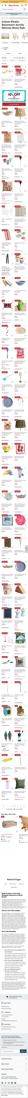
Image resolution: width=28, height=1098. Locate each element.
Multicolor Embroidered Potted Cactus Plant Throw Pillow (20, 720)
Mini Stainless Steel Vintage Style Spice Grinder (19, 622)
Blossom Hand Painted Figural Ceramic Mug (7, 79)
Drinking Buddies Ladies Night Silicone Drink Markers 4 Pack (20, 362)
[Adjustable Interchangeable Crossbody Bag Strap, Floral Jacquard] (3, 273)
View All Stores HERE (6, 1029)
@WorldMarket (4, 1078)
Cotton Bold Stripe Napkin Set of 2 (6, 291)
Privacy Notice (11, 1092)
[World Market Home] (14, 5)
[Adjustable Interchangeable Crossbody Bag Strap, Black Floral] (8, 273)
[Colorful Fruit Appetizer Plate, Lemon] (16, 249)
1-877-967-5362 (5, 1016)
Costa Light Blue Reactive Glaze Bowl (20, 291)
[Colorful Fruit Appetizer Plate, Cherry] (15, 249)
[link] (25, 5)
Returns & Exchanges (6, 1008)
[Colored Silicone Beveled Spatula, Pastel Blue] (2, 367)
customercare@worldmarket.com (9, 1020)
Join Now (14, 2)
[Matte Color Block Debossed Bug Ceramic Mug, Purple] (2, 176)
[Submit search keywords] (24, 9)
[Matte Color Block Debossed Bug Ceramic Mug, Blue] (5, 176)
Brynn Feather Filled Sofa (7, 834)
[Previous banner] (1, 1)
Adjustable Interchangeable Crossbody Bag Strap (7, 268)
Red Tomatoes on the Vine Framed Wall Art (19, 457)
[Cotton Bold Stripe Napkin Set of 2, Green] (3, 296)
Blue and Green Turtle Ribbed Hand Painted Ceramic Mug (7, 505)
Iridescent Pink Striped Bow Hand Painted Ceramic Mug (20, 80)
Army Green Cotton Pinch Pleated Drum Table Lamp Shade (20, 434)
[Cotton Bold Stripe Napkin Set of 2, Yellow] (2, 296)
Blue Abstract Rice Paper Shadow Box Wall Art (7, 621)
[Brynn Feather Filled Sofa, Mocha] (4, 839)
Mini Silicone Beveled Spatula (19, 695)
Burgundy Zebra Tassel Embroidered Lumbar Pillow (7, 314)
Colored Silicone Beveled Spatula (7, 361)
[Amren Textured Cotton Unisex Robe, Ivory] (2, 748)
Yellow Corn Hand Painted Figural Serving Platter (7, 769)
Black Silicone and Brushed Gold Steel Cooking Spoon (19, 170)
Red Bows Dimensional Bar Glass (7, 646)
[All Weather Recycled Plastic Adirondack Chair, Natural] (19, 840)
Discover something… (8, 9)
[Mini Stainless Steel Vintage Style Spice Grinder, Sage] (16, 628)
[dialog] (14, 1091)
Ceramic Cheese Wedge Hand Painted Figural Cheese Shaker (20, 598)
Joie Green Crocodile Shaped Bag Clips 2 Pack (20, 313)
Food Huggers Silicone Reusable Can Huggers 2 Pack (20, 647)
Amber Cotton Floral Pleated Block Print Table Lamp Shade (20, 122)
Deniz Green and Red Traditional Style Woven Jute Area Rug (7, 552)
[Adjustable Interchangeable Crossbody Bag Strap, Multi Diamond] (6, 273)
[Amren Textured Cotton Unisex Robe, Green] (3, 748)
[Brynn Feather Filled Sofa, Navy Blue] (1, 839)
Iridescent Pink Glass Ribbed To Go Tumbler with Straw (7, 792)
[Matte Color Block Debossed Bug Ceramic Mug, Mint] (3, 176)
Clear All (4, 63)
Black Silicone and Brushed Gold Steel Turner (19, 195)
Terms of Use (19, 1092)
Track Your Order (5, 1006)
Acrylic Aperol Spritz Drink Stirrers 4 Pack (19, 410)
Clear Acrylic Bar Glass (7, 219)
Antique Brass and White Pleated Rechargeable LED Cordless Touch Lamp (20, 386)
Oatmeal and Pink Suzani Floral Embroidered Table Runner (7, 434)
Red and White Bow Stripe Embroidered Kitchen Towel (6, 244)
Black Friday (14, 887)
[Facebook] (2, 1083)
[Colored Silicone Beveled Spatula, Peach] (5, 367)
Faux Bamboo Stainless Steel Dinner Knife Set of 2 (20, 768)
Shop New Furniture (14, 14)
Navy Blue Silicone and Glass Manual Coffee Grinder (20, 745)
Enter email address (8, 1051)
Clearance (21, 884)
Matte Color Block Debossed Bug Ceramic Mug (7, 170)
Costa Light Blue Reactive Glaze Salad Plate (20, 575)
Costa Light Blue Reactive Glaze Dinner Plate (7, 410)
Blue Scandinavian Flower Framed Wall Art (7, 528)
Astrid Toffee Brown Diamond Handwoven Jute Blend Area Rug (7, 146)
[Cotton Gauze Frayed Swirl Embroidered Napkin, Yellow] (2, 487)
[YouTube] (15, 1083)
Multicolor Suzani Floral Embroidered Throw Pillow (7, 195)
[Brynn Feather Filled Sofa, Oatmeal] (3, 839)
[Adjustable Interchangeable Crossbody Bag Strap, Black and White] (5, 273)
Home (3, 18)
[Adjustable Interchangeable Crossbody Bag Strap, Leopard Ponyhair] (2, 273)
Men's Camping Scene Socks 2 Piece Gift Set (7, 719)
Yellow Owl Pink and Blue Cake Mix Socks (20, 480)
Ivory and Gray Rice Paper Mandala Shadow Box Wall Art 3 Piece (20, 220)
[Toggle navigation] (2, 5)
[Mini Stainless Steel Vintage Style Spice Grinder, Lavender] (15, 628)
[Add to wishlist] (12, 67)
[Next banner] (26, 1)
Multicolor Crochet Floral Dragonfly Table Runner (7, 575)
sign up (23, 1051)
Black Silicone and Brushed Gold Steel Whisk (20, 551)
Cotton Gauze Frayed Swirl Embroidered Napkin (7, 481)
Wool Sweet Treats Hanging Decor (6, 339)
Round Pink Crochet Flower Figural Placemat (20, 528)
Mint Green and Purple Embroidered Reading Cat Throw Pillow (20, 671)
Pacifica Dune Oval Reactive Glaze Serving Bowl (7, 122)
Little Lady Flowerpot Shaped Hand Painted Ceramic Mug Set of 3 (20, 268)
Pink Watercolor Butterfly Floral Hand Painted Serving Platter (20, 339)
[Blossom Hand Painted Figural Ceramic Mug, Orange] (2, 85)
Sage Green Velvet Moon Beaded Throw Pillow (20, 792)
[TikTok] (5, 1083)
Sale (6, 18)
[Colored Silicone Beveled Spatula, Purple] (3, 367)
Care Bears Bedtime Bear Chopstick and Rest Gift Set (7, 386)
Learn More (4, 1047)
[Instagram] (9, 1083)
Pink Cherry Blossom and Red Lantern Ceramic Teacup (7, 598)
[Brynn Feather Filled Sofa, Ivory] (6, 839)
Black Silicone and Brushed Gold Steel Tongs (6, 671)
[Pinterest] (12, 1083)
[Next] (24, 806)
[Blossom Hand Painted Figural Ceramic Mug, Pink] (3, 85)
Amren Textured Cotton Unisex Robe (7, 744)
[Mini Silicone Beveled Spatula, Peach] (15, 701)
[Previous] (3, 806)
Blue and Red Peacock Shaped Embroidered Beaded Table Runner (20, 505)
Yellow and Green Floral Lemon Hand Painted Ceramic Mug (7, 457)
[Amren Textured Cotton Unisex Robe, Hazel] (5, 748)
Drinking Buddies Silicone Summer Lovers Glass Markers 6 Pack (20, 146)
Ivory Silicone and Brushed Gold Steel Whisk (7, 695)
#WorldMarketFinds (13, 1078)
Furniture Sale (12, 884)
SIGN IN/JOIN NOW (14, 104)
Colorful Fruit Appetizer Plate (20, 243)
